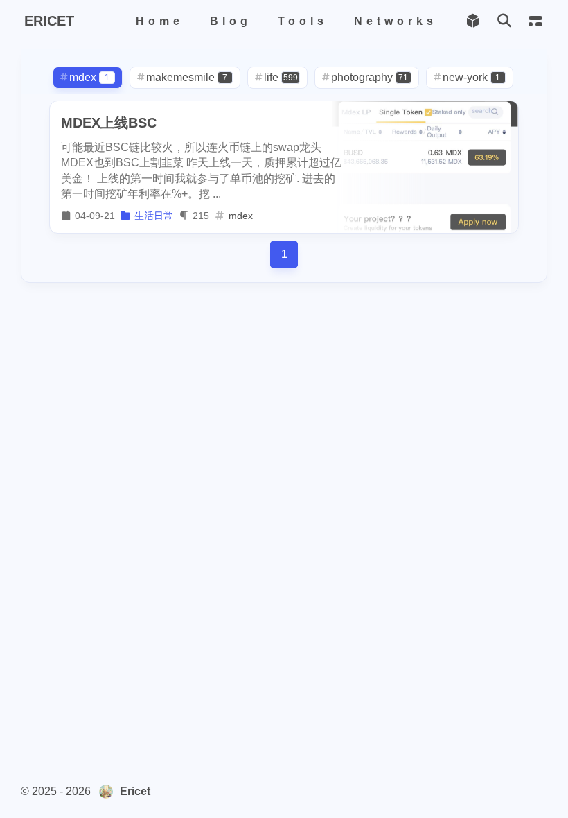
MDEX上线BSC (109, 122)
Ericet (135, 791)
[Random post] (473, 21)
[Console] (535, 21)
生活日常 (153, 215)
